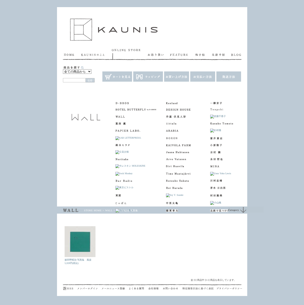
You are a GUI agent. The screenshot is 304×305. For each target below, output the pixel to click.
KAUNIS (114, 30)
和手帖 (203, 54)
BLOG (236, 54)
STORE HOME (93, 210)
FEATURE (182, 54)
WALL (109, 210)
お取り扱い (159, 54)
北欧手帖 (221, 54)
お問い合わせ (172, 287)
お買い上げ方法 (176, 76)
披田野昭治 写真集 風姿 (78, 259)
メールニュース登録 (115, 287)
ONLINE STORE (130, 54)
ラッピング (148, 76)
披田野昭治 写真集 (127, 210)
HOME (72, 54)
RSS (70, 287)
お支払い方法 (202, 76)
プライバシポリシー (229, 287)
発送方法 (228, 76)
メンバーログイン (89, 287)
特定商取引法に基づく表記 (199, 287)
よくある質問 (138, 287)
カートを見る (117, 76)
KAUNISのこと (96, 54)
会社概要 (155, 287)
